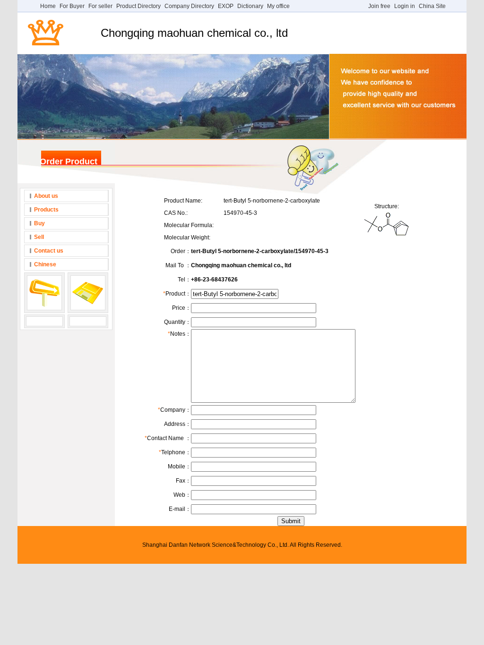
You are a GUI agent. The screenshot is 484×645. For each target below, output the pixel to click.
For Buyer (72, 6)
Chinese (45, 264)
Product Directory (138, 6)
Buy (39, 223)
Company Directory (189, 6)
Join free (379, 6)
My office (278, 6)
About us (46, 196)
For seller (100, 6)
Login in (404, 6)
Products (46, 209)
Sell (39, 237)
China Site (432, 6)
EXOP (225, 6)
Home (48, 6)
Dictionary (250, 6)
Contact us (48, 250)
